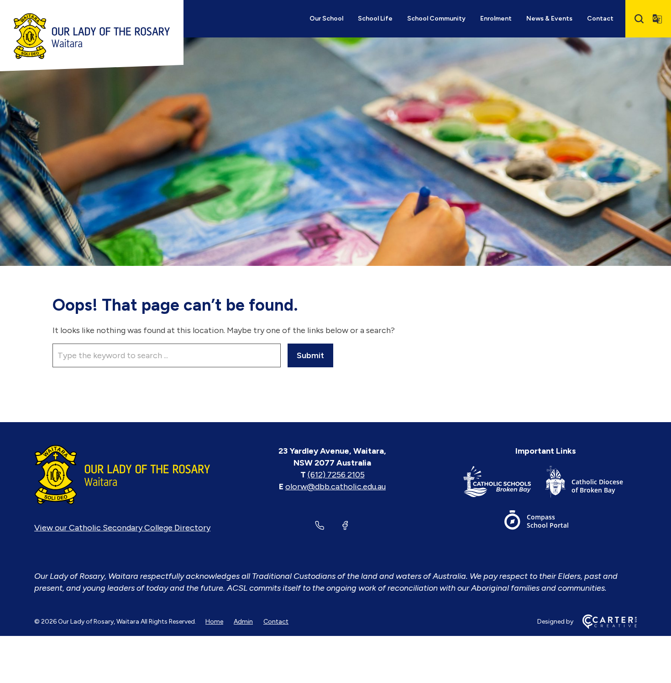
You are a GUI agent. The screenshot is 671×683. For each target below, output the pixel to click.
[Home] (122, 474)
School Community (436, 18)
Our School (326, 18)
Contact (600, 18)
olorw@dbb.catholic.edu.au (335, 487)
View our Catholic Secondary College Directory (122, 528)
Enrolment (496, 18)
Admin (243, 621)
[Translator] (657, 18)
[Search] (639, 18)
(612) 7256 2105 (336, 475)
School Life (375, 18)
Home (214, 621)
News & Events (549, 18)
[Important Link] (504, 483)
